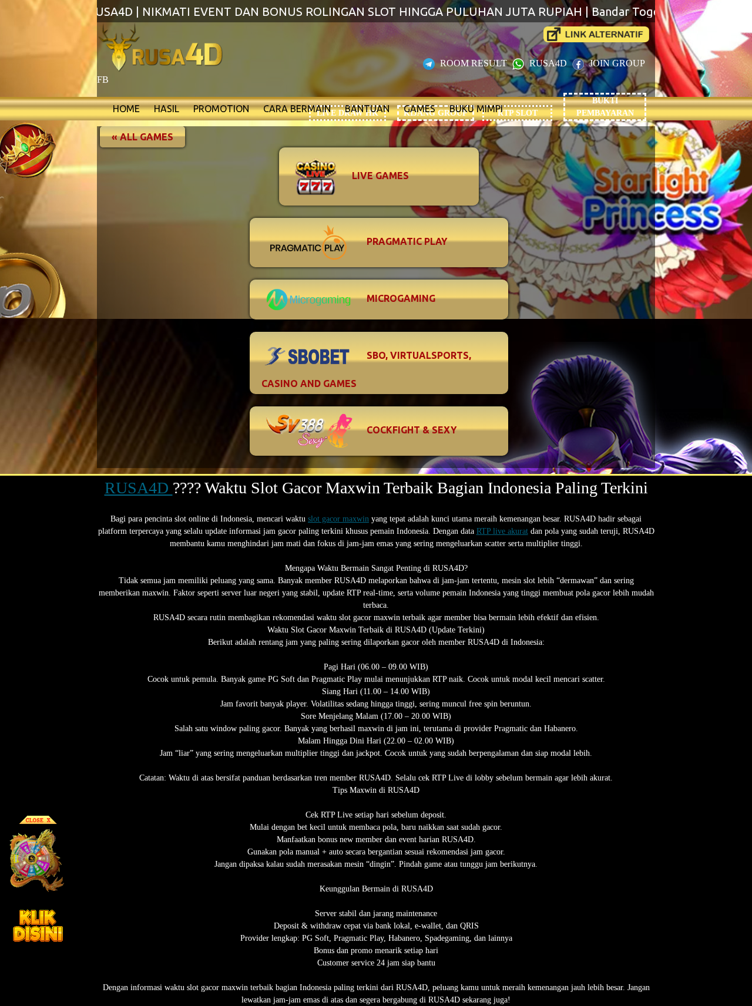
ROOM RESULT (473, 63)
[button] (142, 136)
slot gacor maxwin (338, 518)
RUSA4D (548, 63)
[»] (596, 34)
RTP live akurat (502, 531)
